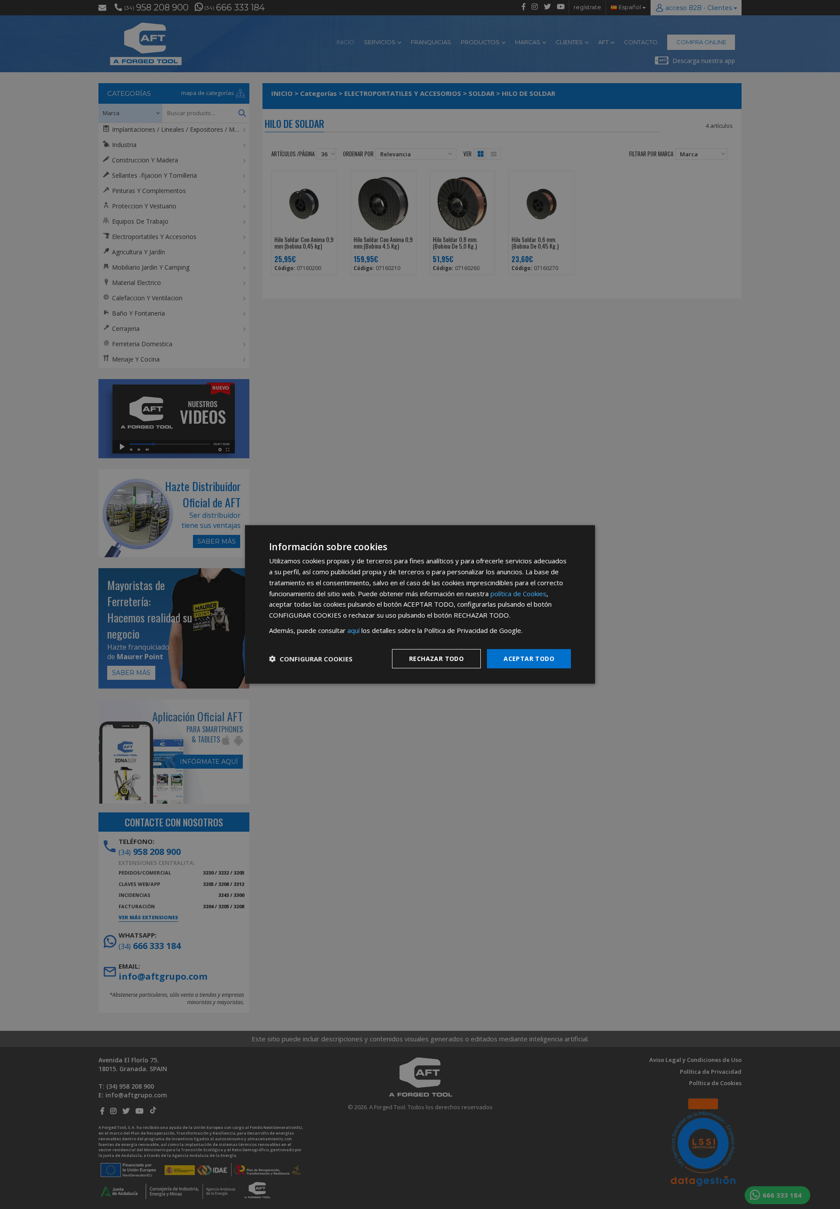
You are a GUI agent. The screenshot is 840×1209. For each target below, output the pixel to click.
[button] (311, 659)
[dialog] (420, 604)
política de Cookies (518, 593)
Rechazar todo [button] (436, 658)
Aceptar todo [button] (529, 658)
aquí (353, 630)
